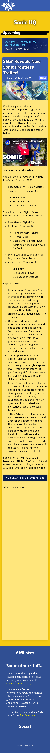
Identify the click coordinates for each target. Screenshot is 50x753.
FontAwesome (27, 715)
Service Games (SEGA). (18, 683)
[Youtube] (37, 735)
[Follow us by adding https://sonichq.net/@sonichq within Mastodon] (8, 735)
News (43, 77)
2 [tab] (15, 55)
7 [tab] (35, 55)
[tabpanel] (25, 45)
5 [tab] (27, 55)
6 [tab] (31, 55)
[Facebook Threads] (8, 741)
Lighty (28, 77)
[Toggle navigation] (45, 6)
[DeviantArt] (31, 735)
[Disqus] (25, 531)
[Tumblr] (26, 735)
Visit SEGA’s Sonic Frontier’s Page (25, 477)
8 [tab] (39, 55)
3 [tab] (19, 55)
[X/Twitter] (20, 735)
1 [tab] (11, 55)
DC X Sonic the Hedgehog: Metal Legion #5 (20, 43)
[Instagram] (14, 735)
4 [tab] (23, 55)
